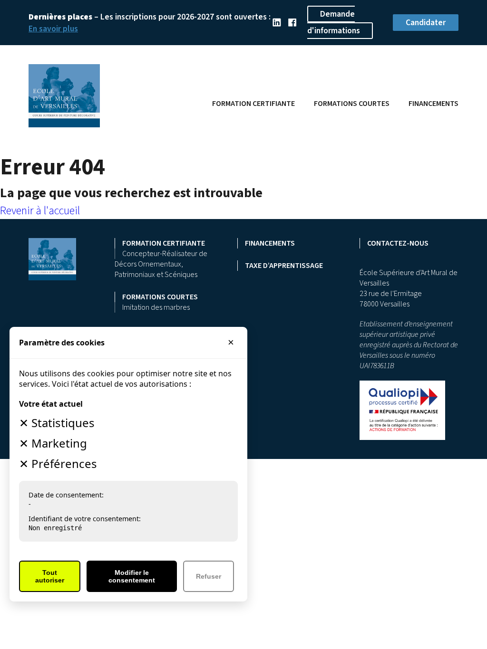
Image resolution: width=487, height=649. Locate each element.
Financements (433, 103)
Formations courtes (352, 103)
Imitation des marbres (156, 307)
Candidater (426, 23)
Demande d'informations (333, 22)
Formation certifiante (253, 103)
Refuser (208, 576)
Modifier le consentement (131, 576)
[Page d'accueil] (64, 123)
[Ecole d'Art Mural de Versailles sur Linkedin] (276, 22)
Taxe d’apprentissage (284, 265)
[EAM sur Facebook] (292, 22)
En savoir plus (53, 29)
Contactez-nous (398, 243)
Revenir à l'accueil (40, 210)
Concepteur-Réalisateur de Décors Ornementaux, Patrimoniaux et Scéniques (161, 264)
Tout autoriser (49, 576)
